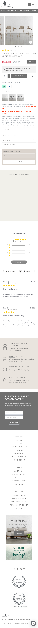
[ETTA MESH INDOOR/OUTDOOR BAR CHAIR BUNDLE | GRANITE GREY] (12, 97)
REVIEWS (19, 484)
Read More (6, 129)
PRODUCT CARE (19, 495)
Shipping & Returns (9, 144)
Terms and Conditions (21, 623)
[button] (19, 11)
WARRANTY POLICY (19, 502)
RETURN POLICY (19, 498)
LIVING (19, 444)
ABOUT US (19, 471)
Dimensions (6, 140)
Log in (14, 70)
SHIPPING (19, 508)
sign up (20, 70)
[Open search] (29, 4)
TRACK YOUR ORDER (19, 505)
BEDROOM (19, 450)
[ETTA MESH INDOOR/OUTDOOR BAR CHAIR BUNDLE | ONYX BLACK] (20, 97)
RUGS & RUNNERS (19, 457)
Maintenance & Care (9, 136)
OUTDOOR (19, 453)
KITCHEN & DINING (19, 447)
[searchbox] (10, 271)
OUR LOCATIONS (19, 474)
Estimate (19, 162)
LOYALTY (19, 478)
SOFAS (19, 440)
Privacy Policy (6, 623)
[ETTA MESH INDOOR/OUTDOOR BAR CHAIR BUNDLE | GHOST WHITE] (5, 97)
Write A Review (19, 262)
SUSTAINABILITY (19, 481)
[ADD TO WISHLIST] (32, 76)
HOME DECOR (19, 460)
